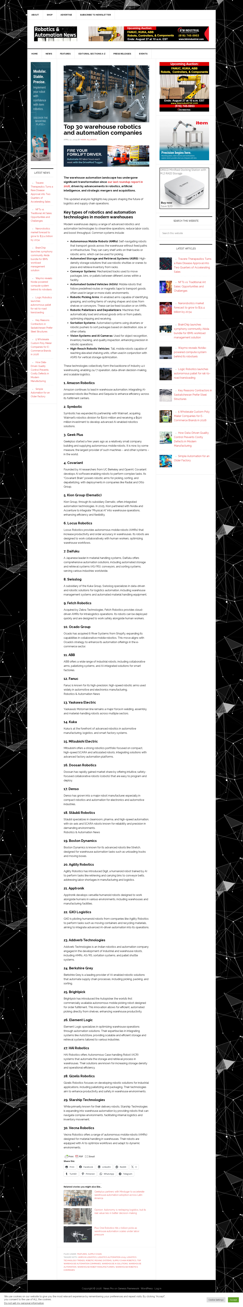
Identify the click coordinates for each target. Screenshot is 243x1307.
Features (82, 1254)
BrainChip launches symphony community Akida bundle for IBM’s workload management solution (42, 259)
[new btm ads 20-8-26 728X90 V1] (149, 39)
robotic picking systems (99, 1260)
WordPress (147, 1288)
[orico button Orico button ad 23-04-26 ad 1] (184, 207)
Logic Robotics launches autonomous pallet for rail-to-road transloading (41, 305)
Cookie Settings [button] (216, 1300)
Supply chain (95, 1254)
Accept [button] (233, 1300)
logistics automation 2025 (112, 1257)
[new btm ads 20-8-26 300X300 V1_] (184, 110)
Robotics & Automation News (55, 33)
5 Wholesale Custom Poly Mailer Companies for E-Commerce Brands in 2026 (41, 347)
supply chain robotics (124, 1260)
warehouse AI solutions (115, 1263)
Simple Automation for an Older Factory (40, 393)
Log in (158, 1288)
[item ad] (184, 158)
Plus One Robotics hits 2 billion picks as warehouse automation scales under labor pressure (116, 1231)
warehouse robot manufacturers (96, 1267)
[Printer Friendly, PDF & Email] (80, 1156)
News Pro (108, 1288)
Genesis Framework (128, 1288)
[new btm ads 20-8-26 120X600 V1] (41, 159)
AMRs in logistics (87, 1257)
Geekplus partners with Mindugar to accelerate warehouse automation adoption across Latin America (119, 1195)
